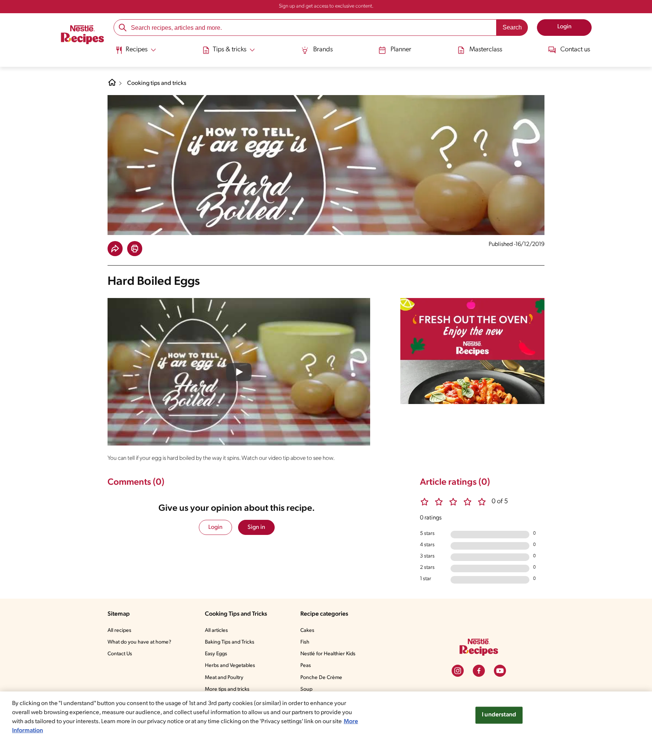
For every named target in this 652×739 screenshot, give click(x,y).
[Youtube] (500, 671)
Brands (323, 49)
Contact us (575, 49)
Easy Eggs (216, 654)
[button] (115, 248)
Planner (401, 49)
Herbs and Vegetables (230, 665)
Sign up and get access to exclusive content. (326, 6)
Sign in (256, 527)
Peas (305, 665)
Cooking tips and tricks (156, 83)
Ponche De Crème (321, 678)
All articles (216, 630)
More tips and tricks (227, 689)
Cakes (307, 630)
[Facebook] (479, 671)
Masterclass (485, 49)
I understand (499, 715)
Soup (306, 689)
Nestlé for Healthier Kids (327, 654)
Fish (304, 642)
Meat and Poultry (224, 678)
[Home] (82, 35)
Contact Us (120, 654)
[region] (326, 715)
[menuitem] (136, 53)
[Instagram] (458, 671)
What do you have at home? (139, 642)
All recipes (119, 630)
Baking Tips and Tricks (229, 642)
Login (215, 527)
